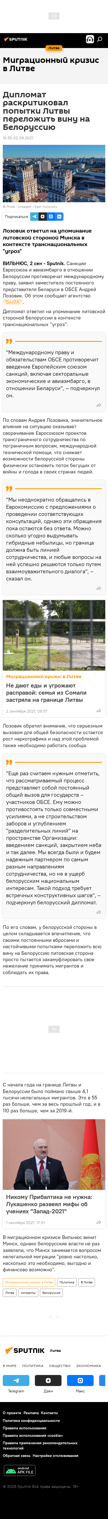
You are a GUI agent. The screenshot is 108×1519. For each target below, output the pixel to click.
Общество (60, 1365)
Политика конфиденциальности (31, 1420)
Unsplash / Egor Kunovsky (37, 206)
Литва (9, 1293)
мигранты (28, 1293)
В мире (10, 1365)
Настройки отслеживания (55, 1455)
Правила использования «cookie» (33, 1435)
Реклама (31, 1412)
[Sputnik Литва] (16, 41)
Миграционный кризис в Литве (43, 676)
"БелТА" (12, 302)
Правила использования (24, 1427)
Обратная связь (16, 1455)
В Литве (86, 1282)
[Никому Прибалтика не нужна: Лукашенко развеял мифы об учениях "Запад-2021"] (54, 1154)
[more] (98, 405)
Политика (67, 1282)
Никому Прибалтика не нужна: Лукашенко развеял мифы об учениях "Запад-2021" (49, 1204)
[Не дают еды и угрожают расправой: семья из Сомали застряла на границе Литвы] (54, 635)
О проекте (12, 1412)
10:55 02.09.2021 (18, 137)
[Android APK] (19, 1471)
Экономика (88, 1365)
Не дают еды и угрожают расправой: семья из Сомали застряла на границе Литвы (46, 692)
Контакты (49, 1412)
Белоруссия (51, 1293)
